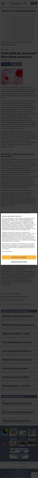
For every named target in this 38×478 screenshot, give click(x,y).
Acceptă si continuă (19, 257)
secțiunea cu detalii (14, 228)
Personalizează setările (19, 261)
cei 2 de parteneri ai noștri (12, 218)
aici (11, 251)
